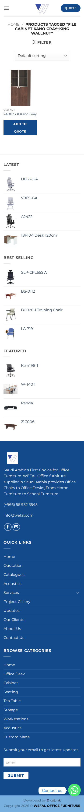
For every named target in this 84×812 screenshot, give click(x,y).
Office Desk (14, 674)
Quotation (13, 565)
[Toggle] (77, 592)
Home (13, 24)
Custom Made (17, 737)
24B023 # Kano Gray (20, 114)
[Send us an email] (16, 527)
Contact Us (14, 637)
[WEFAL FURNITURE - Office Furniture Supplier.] (42, 8)
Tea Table (12, 701)
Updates (12, 610)
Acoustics (12, 583)
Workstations (16, 719)
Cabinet (11, 683)
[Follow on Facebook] (8, 527)
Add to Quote (20, 127)
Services (11, 592)
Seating (11, 692)
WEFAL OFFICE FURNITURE (57, 806)
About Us (12, 628)
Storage (11, 710)
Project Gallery (17, 601)
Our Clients (14, 619)
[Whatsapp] (74, 790)
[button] (6, 8)
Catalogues (14, 574)
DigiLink (54, 800)
